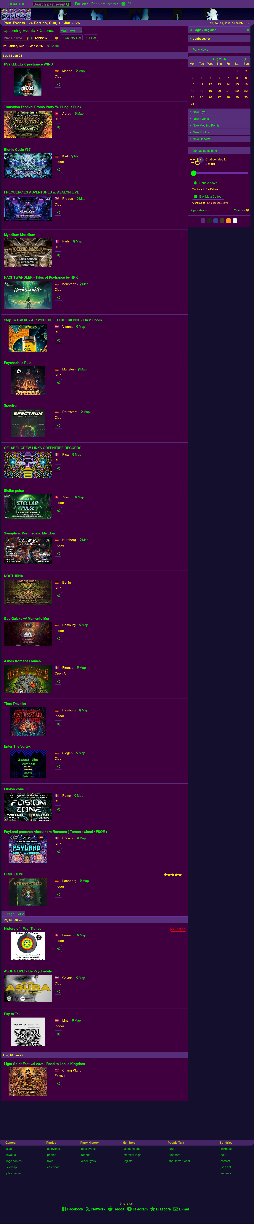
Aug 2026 (219, 59)
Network (98, 1209)
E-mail (184, 1209)
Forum (172, 1148)
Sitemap (11, 1167)
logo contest (14, 1161)
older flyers (88, 1161)
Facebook (75, 1209)
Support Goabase (199, 210)
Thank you (239, 210)
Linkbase (226, 1148)
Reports (85, 1155)
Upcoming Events (19, 30)
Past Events (71, 30)
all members (131, 1148)
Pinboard (174, 1155)
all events (53, 1148)
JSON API (226, 1167)
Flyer (50, 1161)
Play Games (14, 1173)
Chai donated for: (216, 159)
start (9, 1148)
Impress (226, 1173)
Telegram (140, 1209)
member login (132, 1155)
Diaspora (163, 1209)
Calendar (48, 30)
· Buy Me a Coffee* (210, 196)
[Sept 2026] (245, 59)
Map (81, 70)
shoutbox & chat (179, 1161)
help (223, 1155)
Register (128, 1161)
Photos (51, 1155)
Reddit (118, 1209)
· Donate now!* (207, 183)
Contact (225, 1161)
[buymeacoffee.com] (217, 202)
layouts (11, 1155)
